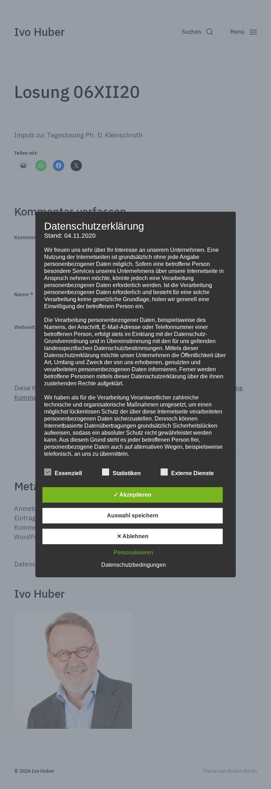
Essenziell (68, 473)
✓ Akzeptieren (132, 495)
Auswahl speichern (132, 515)
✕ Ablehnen (133, 536)
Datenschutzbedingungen (133, 565)
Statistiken (127, 473)
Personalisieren (133, 552)
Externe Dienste (192, 473)
